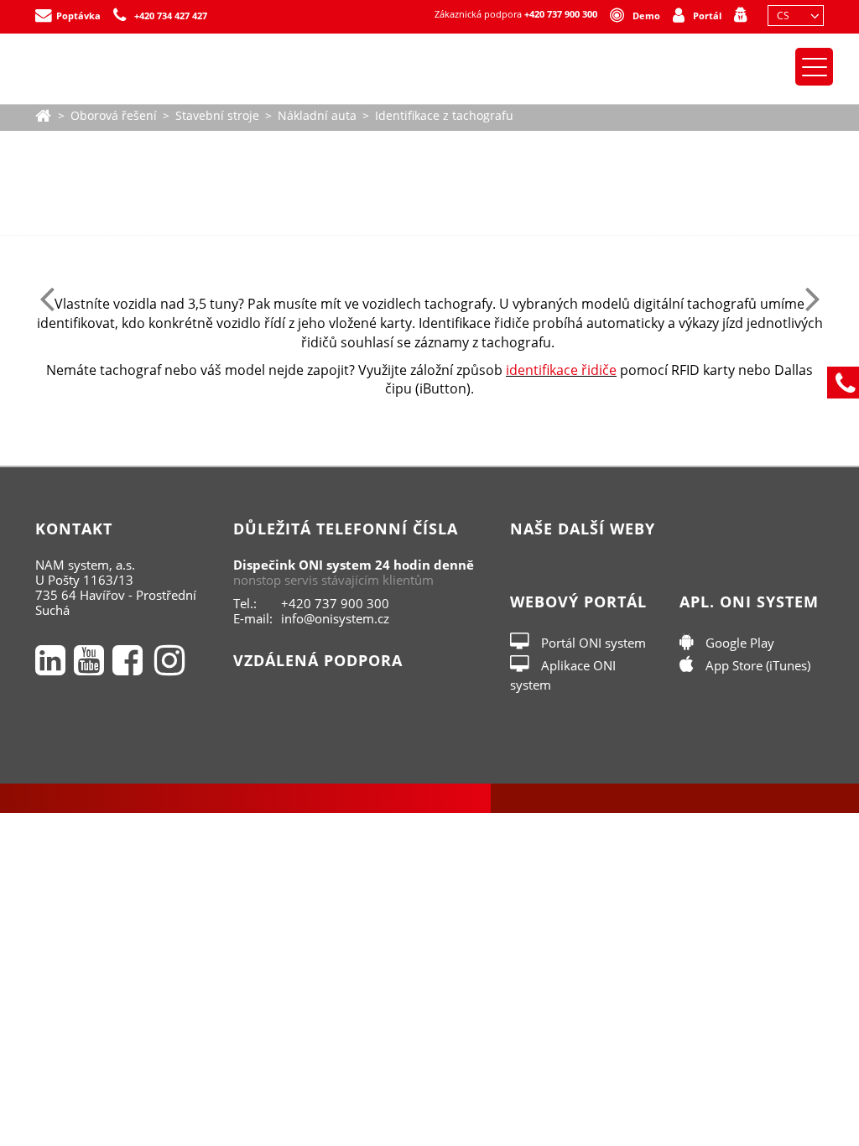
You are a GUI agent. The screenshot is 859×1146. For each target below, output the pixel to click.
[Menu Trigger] (814, 67)
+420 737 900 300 (560, 14)
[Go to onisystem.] (43, 113)
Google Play (738, 642)
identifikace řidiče (561, 370)
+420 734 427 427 (170, 15)
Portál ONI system (592, 642)
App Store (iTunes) (756, 665)
